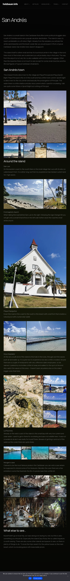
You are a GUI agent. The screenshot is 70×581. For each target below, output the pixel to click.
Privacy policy (38, 578)
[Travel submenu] (58, 4)
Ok (30, 578)
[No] (68, 576)
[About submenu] (29, 4)
